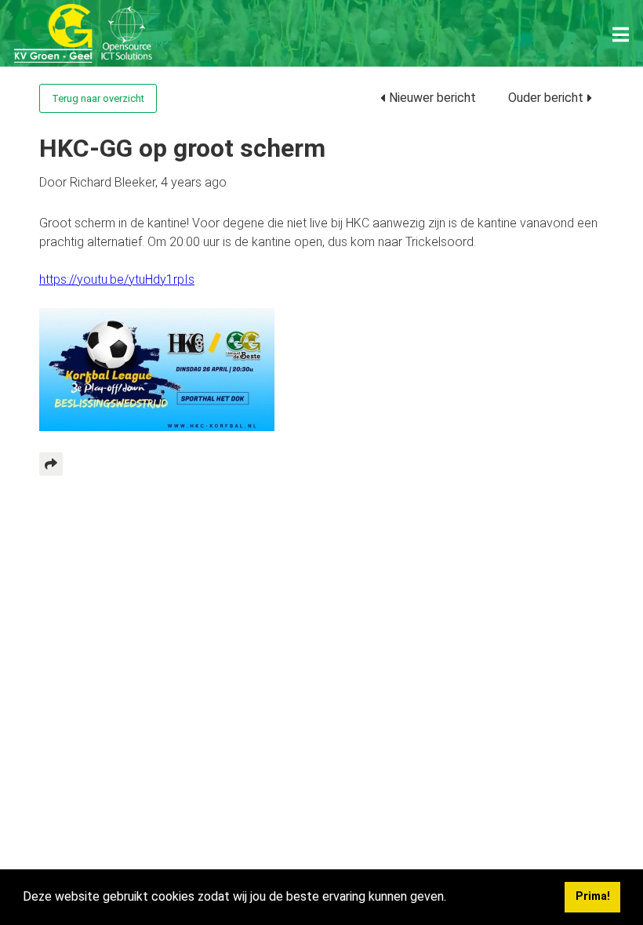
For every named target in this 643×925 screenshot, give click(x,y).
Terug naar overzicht (98, 98)
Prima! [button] (593, 896)
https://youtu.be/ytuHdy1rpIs (116, 279)
